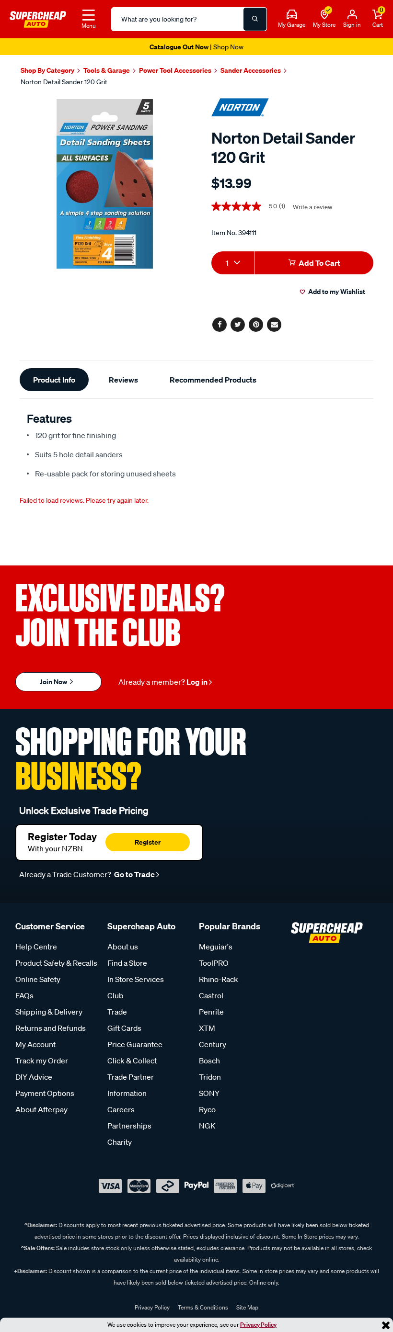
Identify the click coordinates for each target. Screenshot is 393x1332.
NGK (207, 1125)
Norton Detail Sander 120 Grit (64, 82)
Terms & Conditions (203, 1307)
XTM (207, 1028)
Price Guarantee (134, 1044)
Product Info (54, 379)
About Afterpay (41, 1109)
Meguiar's (215, 946)
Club (115, 995)
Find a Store (127, 963)
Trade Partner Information (130, 1085)
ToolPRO (214, 963)
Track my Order (41, 1060)
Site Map (247, 1307)
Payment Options (44, 1093)
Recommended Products (213, 379)
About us (122, 946)
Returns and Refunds (50, 1028)
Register (148, 842)
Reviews (123, 379)
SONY (209, 1093)
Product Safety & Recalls (56, 963)
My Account (35, 1044)
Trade (117, 1011)
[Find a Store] (324, 15)
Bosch (209, 1060)
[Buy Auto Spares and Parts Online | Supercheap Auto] (38, 18)
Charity (119, 1142)
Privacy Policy (258, 1325)
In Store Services (135, 979)
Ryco (207, 1109)
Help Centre (36, 946)
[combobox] (232, 262)
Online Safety (37, 979)
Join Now (54, 681)
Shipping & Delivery (48, 1011)
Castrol (211, 995)
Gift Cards (124, 1028)
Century (212, 1044)
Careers (121, 1109)
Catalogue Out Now (196, 46)
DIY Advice (33, 1077)
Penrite (211, 1011)
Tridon (210, 1077)
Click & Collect (132, 1060)
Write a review (312, 207)
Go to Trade (134, 874)
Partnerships (129, 1125)
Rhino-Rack (218, 979)
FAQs (24, 995)
